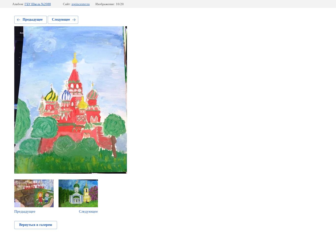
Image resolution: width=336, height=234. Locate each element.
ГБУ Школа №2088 (38, 4)
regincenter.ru (81, 4)
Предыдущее (33, 19)
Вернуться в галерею (35, 225)
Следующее (61, 19)
